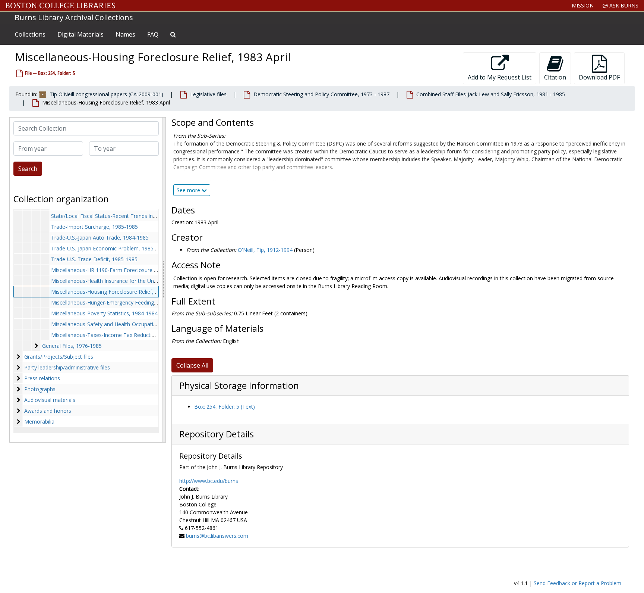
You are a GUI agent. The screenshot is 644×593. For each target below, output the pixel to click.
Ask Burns (623, 5)
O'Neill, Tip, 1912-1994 (265, 249)
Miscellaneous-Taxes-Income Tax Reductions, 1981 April (119, 334)
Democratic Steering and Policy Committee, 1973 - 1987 (321, 94)
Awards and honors (47, 410)
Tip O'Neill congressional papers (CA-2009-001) (106, 94)
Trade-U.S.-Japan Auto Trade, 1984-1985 (100, 237)
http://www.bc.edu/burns (208, 480)
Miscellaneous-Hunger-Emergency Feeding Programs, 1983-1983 (129, 302)
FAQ (152, 34)
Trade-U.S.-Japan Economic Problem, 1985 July (107, 248)
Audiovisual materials (49, 399)
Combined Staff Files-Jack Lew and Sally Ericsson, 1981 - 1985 (490, 94)
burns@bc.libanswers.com (217, 535)
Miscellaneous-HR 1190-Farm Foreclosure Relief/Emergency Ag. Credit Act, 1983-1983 (155, 270)
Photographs (40, 389)
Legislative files (208, 94)
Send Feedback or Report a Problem (577, 583)
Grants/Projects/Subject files (58, 356)
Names (125, 34)
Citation (555, 77)
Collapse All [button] (192, 365)
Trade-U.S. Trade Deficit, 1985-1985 (94, 259)
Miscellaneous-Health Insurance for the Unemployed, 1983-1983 (128, 280)
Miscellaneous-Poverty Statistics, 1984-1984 (104, 313)
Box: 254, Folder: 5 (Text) (224, 406)
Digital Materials (80, 34)
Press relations (42, 378)
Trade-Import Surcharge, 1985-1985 (94, 226)
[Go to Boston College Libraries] (61, 5)
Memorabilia (39, 421)
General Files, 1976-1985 (72, 345)
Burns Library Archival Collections (74, 17)
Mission (583, 5)
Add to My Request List (499, 77)
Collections (30, 34)
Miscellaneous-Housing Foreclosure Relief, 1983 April (115, 291)
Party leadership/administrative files (67, 367)
